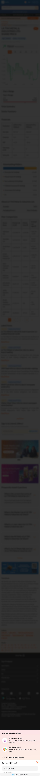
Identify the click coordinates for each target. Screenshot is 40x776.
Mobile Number (9, 768)
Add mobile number (8, 772)
